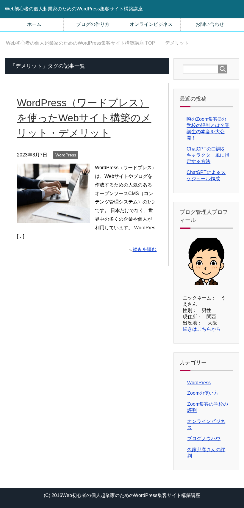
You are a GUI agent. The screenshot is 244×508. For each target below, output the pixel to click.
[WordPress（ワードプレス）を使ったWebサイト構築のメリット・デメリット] (53, 218)
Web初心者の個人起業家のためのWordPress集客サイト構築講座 (74, 8)
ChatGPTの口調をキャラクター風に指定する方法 (208, 155)
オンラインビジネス (151, 24)
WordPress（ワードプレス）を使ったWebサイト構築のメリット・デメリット (84, 118)
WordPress (65, 155)
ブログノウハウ (203, 438)
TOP (80, 43)
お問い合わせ (209, 24)
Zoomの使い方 (202, 393)
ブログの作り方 (93, 24)
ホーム (34, 24)
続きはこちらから (202, 329)
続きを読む (145, 249)
